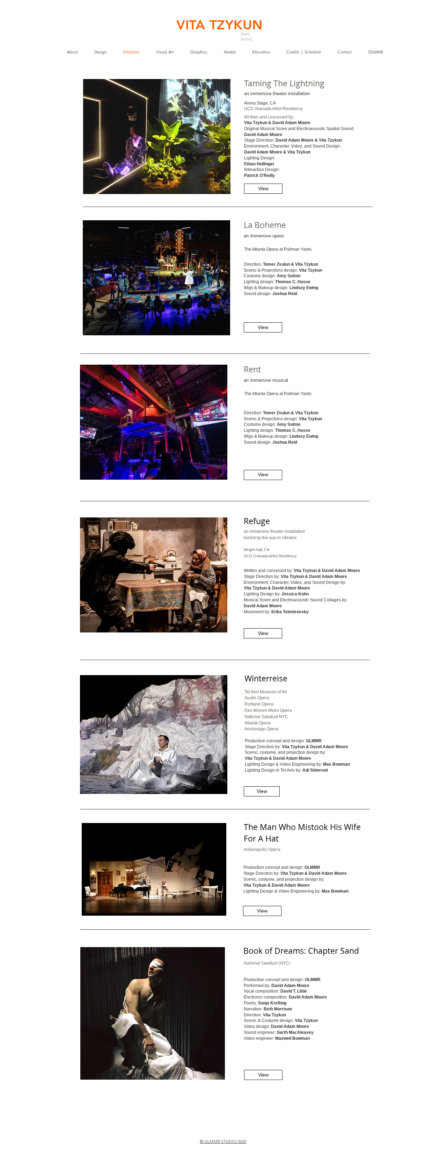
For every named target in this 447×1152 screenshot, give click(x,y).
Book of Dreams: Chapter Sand (301, 950)
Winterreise (265, 678)
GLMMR (314, 740)
